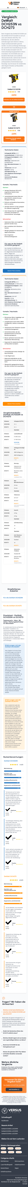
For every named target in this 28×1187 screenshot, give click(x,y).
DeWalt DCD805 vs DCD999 (9, 1128)
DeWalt (10, 1148)
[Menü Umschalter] (8, 7)
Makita (4, 1152)
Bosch (3, 1148)
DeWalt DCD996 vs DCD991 (9, 1133)
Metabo (11, 1152)
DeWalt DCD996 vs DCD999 (9, 1131)
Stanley (19, 1152)
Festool (18, 1148)
